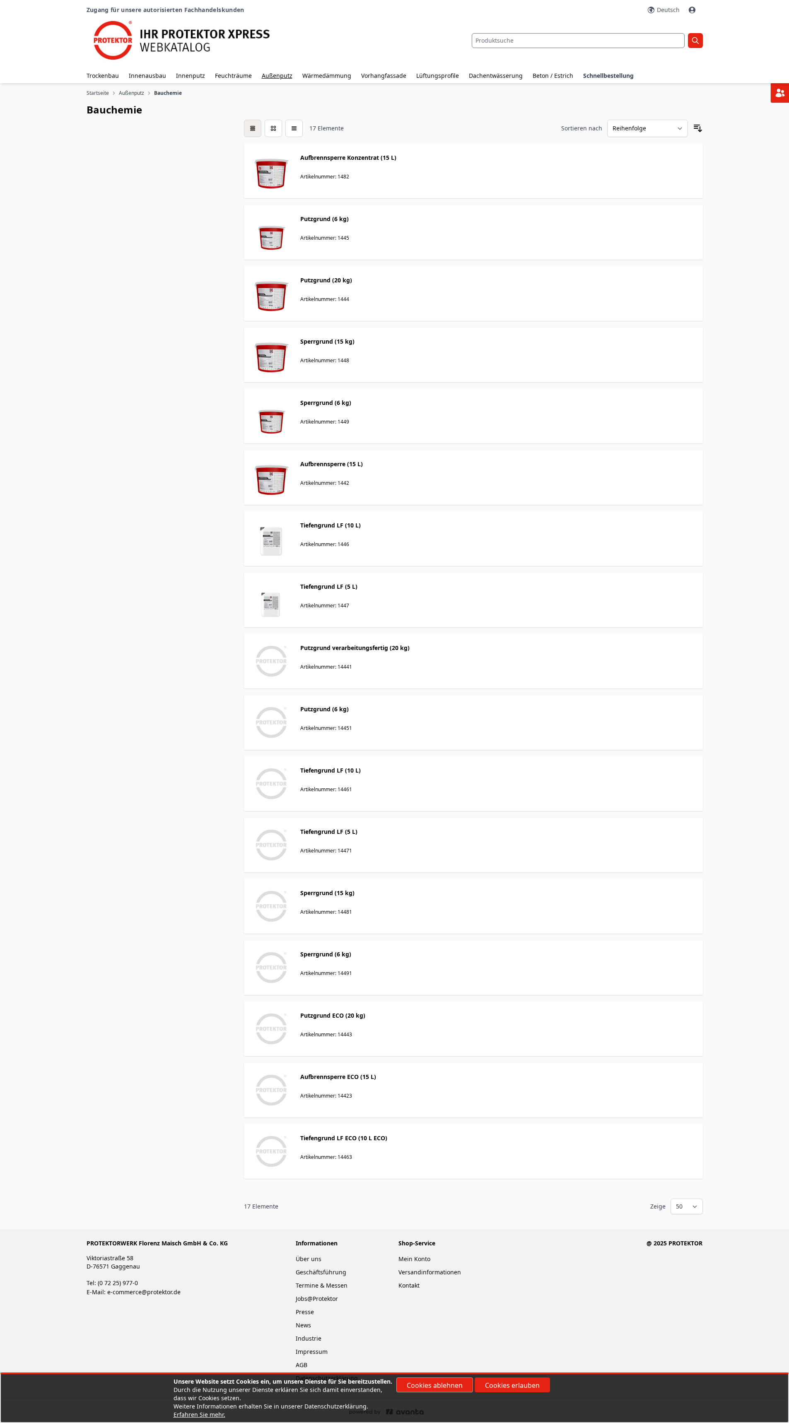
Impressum (312, 1352)
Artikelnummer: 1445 (324, 237)
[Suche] (695, 40)
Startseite (98, 93)
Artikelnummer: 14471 (326, 850)
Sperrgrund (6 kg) (325, 403)
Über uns (309, 1259)
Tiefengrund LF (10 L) (330, 525)
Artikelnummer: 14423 (326, 1095)
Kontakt (409, 1285)
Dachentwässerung (496, 75)
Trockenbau (103, 75)
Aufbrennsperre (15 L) (331, 464)
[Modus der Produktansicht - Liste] (273, 128)
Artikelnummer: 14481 (326, 911)
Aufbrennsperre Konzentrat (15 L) (348, 157)
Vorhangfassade (383, 75)
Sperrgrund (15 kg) (327, 341)
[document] (395, 1398)
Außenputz (277, 75)
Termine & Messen (321, 1285)
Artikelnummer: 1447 (324, 605)
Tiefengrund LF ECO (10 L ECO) (343, 1138)
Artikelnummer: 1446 (324, 544)
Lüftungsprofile (437, 75)
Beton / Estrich (553, 75)
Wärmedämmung (326, 75)
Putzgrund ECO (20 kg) (332, 1015)
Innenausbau (147, 75)
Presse (305, 1312)
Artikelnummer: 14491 (326, 973)
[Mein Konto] (693, 10)
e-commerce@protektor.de (144, 1292)
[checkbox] (252, 128)
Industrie (308, 1338)
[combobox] (578, 40)
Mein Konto (414, 1259)
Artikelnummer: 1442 (324, 482)
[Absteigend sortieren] (698, 128)
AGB (301, 1365)
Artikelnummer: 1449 (324, 421)
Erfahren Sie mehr (199, 1414)
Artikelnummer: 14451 (326, 728)
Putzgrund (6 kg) (324, 219)
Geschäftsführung (321, 1272)
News (303, 1325)
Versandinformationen (429, 1272)
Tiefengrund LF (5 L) (328, 586)
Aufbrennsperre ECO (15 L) (338, 1077)
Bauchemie (168, 93)
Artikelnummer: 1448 (324, 360)
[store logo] (189, 40)
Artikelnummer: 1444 (324, 299)
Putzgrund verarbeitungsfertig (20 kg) (355, 648)
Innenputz (190, 75)
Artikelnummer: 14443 (326, 1034)
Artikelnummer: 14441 (326, 666)
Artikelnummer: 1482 (324, 176)
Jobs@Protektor (317, 1299)
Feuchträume (233, 75)
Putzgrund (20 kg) (326, 280)
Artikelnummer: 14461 (326, 789)
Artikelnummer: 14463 (326, 1157)
